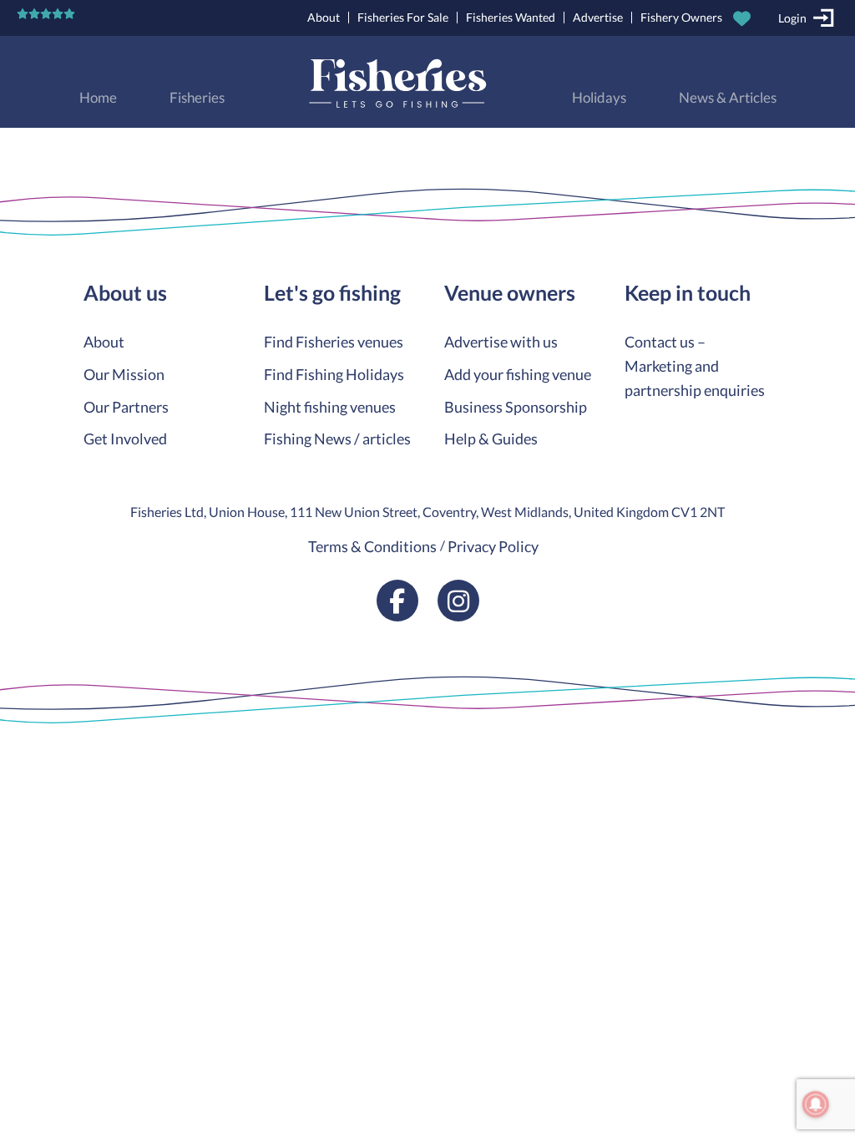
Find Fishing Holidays (334, 374)
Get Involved (125, 438)
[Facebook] (397, 600)
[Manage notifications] (815, 1104)
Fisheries (197, 97)
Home (98, 97)
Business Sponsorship (515, 407)
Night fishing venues (330, 407)
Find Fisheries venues (333, 341)
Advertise (598, 17)
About (323, 17)
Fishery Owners (681, 17)
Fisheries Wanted (510, 17)
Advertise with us (501, 341)
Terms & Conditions (372, 546)
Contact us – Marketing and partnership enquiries (695, 365)
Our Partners (126, 407)
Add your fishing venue (517, 374)
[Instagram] (458, 600)
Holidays (599, 97)
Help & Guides (491, 438)
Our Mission (123, 374)
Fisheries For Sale (402, 17)
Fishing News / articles (337, 438)
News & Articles (728, 97)
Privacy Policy (493, 546)
